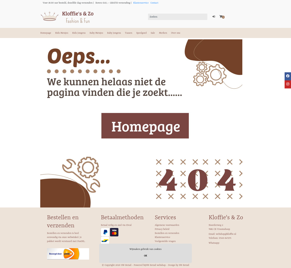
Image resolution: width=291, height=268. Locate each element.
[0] (220, 16)
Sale (153, 33)
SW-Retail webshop (156, 265)
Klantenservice (141, 3)
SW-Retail (184, 265)
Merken (163, 33)
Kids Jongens (79, 33)
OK (145, 255)
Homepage (45, 33)
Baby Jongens (114, 33)
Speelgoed (141, 33)
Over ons (175, 33)
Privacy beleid (162, 229)
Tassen (128, 33)
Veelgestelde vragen (165, 241)
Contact (154, 3)
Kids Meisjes (61, 33)
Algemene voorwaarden (167, 225)
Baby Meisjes (96, 33)
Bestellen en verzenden (167, 233)
